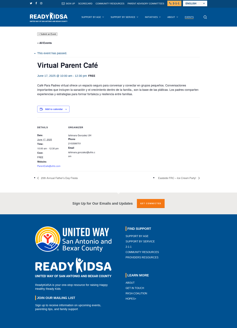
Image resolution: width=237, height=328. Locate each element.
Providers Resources (142, 257)
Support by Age (137, 236)
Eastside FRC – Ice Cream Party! (177, 178)
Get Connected (150, 203)
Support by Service (140, 241)
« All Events (44, 43)
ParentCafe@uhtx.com (48, 166)
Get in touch (135, 288)
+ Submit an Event (47, 34)
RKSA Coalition (136, 293)
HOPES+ (131, 298)
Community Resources (142, 252)
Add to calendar (54, 109)
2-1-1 (129, 246)
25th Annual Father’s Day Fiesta (59, 178)
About (130, 282)
